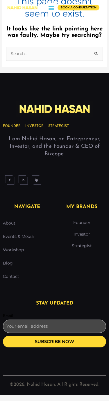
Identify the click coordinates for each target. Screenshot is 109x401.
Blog (8, 263)
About (9, 223)
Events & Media (18, 236)
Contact (11, 276)
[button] (51, 7)
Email (8, 316)
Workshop (13, 249)
